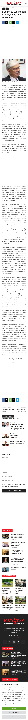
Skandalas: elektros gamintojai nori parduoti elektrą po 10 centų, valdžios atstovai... (18, 536)
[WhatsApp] (10, 22)
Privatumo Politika (12, 704)
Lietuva (7, 7)
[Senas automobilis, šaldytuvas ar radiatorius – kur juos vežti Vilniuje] (7, 583)
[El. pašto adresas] (13, 22)
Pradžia (3, 7)
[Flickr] (23, 642)
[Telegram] (17, 22)
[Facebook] (3, 22)
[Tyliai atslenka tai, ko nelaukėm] (5, 569)
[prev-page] (3, 449)
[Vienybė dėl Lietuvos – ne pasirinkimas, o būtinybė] (5, 443)
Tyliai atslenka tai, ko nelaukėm (18, 567)
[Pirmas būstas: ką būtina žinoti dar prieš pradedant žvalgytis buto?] (7, 600)
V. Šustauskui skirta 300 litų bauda (8, 410)
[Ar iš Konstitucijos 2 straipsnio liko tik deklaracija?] (5, 435)
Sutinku (14, 708)
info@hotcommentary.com (14, 637)
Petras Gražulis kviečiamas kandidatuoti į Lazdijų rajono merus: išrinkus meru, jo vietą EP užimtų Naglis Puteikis (18, 426)
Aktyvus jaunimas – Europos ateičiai (21, 410)
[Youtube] (9, 642)
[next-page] (5, 449)
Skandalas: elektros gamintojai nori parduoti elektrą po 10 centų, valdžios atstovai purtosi (18, 654)
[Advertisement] (14, 42)
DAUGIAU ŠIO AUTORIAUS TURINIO (11, 418)
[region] (14, 701)
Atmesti (14, 717)
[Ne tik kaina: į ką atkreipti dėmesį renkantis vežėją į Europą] (21, 583)
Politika (12, 7)
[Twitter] (14, 642)
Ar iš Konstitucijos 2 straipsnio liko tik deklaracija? (16, 435)
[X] (6, 22)
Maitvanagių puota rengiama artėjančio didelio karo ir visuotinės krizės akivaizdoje (18, 552)
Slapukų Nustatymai (14, 712)
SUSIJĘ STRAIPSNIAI (7, 416)
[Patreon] (18, 642)
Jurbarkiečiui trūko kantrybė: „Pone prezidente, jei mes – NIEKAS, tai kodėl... (18, 544)
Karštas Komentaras (6, 20)
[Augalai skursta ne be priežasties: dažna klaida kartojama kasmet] (21, 600)
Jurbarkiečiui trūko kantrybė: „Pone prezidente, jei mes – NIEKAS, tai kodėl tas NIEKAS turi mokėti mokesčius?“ (18, 663)
